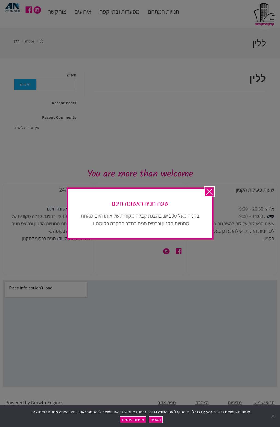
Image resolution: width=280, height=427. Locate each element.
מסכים (156, 419)
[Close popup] (209, 191)
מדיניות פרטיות (133, 419)
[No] (273, 416)
